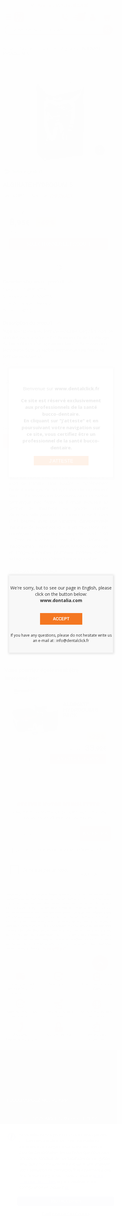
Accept (61, 619)
